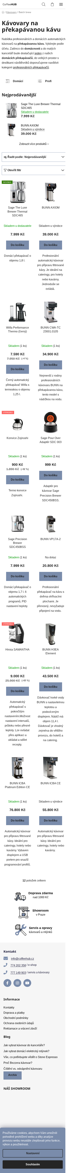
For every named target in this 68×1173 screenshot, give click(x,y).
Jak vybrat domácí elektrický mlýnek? (26, 1051)
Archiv (12, 1075)
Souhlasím (33, 1164)
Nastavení (32, 1153)
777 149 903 (18, 972)
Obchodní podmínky (15, 1017)
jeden (38, 53)
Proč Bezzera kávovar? (17, 1062)
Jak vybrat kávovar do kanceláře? (24, 1045)
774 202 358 (18, 965)
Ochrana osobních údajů (18, 1023)
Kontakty (8, 1007)
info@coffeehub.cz (22, 958)
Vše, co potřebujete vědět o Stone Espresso (30, 1057)
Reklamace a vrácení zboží (20, 1028)
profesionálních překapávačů (31, 67)
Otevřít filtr (14, 170)
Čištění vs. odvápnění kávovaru (22, 1068)
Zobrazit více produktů (33, 143)
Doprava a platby (14, 1012)
